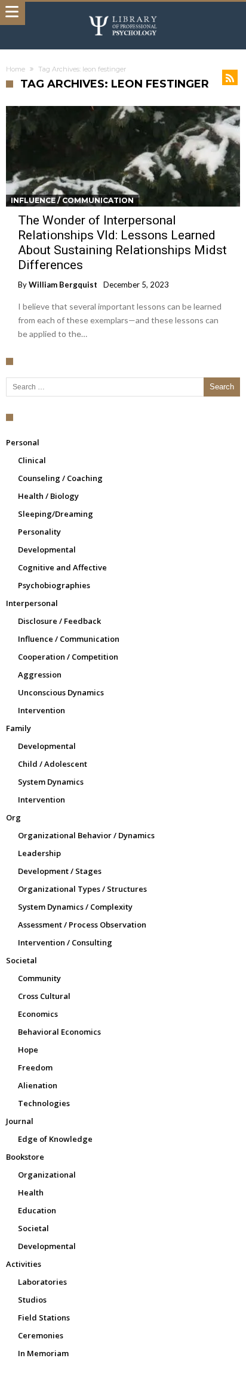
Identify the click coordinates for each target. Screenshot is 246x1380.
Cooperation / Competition (68, 656)
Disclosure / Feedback (59, 621)
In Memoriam (43, 1353)
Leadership (39, 853)
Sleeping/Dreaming (55, 513)
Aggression (39, 674)
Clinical (32, 460)
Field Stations (44, 1317)
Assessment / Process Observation (82, 924)
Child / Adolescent (52, 763)
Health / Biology (48, 496)
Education (37, 1210)
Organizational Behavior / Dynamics (86, 835)
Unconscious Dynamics (61, 692)
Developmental (47, 549)
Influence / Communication (72, 200)
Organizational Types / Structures (82, 888)
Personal (22, 442)
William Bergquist (63, 284)
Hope (28, 1049)
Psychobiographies (54, 585)
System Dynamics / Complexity (75, 906)
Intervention (41, 710)
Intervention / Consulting (65, 942)
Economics (38, 1014)
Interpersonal (32, 603)
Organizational (47, 1174)
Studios (32, 1299)
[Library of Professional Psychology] (123, 13)
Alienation (37, 1085)
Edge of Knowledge (55, 1139)
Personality (39, 531)
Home (15, 69)
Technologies (44, 1103)
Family (18, 728)
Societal (21, 960)
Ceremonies (40, 1335)
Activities (23, 1264)
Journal (19, 1121)
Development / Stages (60, 871)
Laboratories (42, 1281)
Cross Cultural (44, 996)
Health (31, 1192)
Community (39, 978)
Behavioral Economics (59, 1031)
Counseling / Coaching (60, 478)
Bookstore (25, 1156)
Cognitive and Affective (62, 567)
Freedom (35, 1067)
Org (13, 817)
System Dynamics (51, 781)
